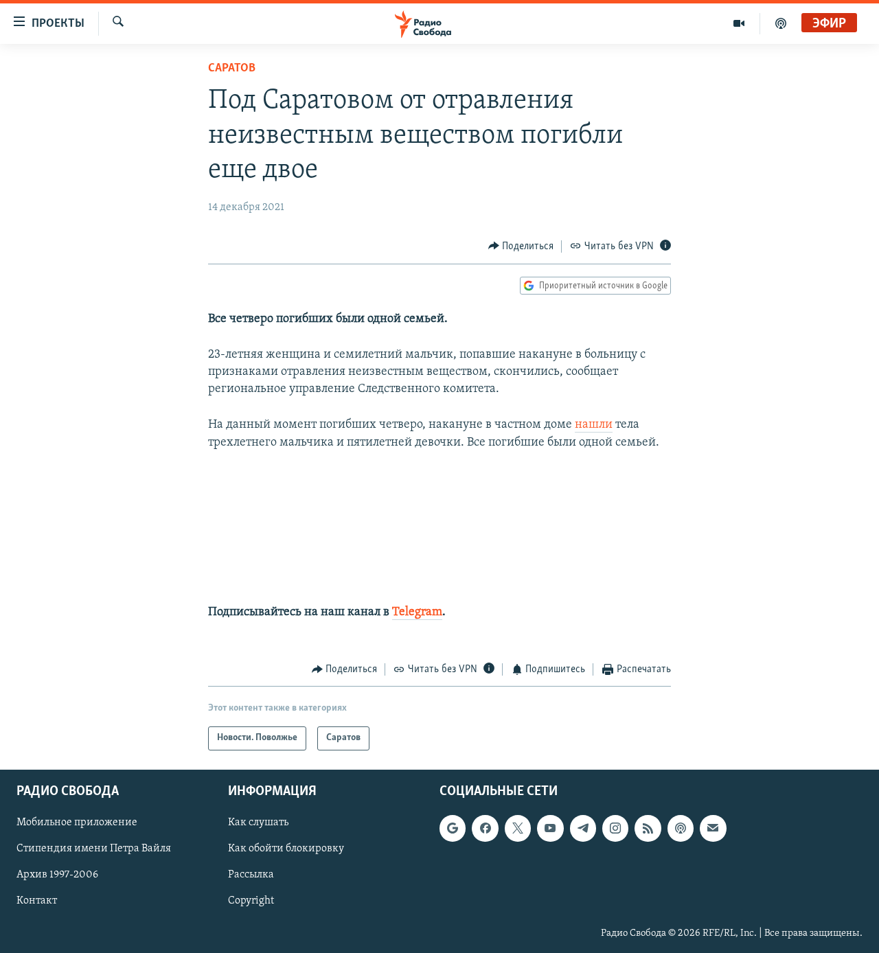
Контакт (36, 900)
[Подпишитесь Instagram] (615, 828)
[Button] (521, 246)
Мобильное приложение (76, 822)
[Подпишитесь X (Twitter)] (518, 828)
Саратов (231, 68)
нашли (594, 425)
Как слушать (258, 822)
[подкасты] (780, 23)
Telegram (417, 612)
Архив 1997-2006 (57, 874)
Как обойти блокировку (286, 848)
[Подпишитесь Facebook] (485, 828)
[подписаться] (713, 828)
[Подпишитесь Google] (453, 828)
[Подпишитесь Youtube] (550, 828)
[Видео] (739, 23)
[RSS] (648, 828)
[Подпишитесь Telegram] (583, 828)
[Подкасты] (680, 828)
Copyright (251, 900)
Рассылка (251, 874)
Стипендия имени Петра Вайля (93, 848)
